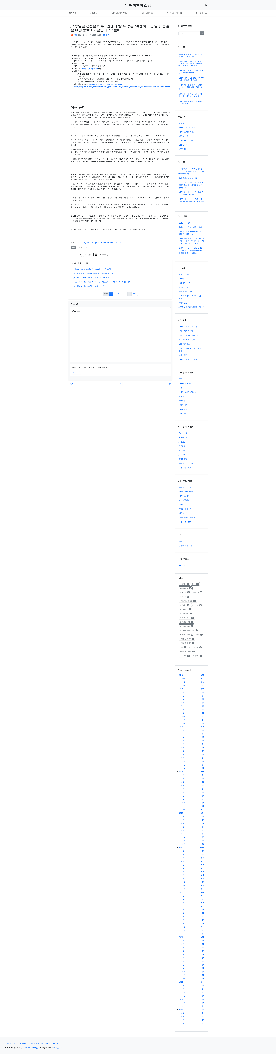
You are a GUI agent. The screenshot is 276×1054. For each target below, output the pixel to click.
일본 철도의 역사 (184, 487)
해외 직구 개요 (184, 274)
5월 (182, 699)
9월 (182, 713)
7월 (182, 706)
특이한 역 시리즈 (184, 509)
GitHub (55, 1043)
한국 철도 (198, 656)
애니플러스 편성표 (188, 601)
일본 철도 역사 (187, 626)
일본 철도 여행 (187, 622)
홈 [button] (120, 384)
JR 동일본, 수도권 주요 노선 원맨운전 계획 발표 (91, 277)
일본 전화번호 (186, 613)
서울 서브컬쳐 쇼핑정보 (187, 339)
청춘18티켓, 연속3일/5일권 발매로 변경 (88, 286)
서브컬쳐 (93, 13)
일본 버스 (185, 605)
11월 (183, 682)
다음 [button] (71, 384)
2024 (181, 982)
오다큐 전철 (182, 459)
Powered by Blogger (31, 1047)
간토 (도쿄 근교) (184, 383)
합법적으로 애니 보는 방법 (188, 335)
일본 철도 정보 (147, 13)
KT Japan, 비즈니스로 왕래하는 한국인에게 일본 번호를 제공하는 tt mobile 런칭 (191, 171)
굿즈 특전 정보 (184, 344)
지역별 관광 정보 (187, 639)
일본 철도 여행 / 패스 (119, 13)
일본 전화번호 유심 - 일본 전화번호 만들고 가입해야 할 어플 (191, 95)
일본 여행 (197, 605)
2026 (181, 1009)
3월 (182, 692)
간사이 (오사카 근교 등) (187, 392)
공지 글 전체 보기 (185, 545)
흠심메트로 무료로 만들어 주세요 (191, 227)
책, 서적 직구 (183, 287)
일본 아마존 (182, 278)
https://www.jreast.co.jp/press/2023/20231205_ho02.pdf (98, 242)
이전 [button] (169, 384)
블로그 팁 (182, 149)
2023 (181, 937)
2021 (181, 847)
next (134, 294)
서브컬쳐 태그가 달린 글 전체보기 (191, 307)
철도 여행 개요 (184, 500)
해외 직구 (72, 13)
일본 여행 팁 (186, 609)
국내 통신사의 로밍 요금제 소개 (190, 178)
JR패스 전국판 (183, 433)
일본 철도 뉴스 (201, 13)
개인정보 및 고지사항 (11, 1043)
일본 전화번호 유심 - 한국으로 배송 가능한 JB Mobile (191, 71)
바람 (75, 35)
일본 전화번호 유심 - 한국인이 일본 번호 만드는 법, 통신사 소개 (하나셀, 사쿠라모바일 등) (191, 63)
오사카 (181, 387)
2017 (181, 689)
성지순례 (185, 596)
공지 (196, 584)
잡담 (200, 634)
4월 (182, 696)
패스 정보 (185, 656)
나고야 (181, 396)
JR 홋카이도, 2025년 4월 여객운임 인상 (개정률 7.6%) (93, 273)
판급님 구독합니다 (185, 223)
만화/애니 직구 (184, 283)
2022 (181, 892)
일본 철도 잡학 (184, 496)
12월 (183, 685)
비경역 (181, 504)
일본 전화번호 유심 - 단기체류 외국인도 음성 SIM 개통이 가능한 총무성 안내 (191, 185)
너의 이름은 (182, 303)
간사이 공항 (182, 413)
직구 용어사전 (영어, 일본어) (189, 291)
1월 (182, 730)
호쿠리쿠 (181, 400)
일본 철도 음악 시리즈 (189, 630)
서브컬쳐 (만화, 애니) (186, 127)
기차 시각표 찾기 (184, 467)
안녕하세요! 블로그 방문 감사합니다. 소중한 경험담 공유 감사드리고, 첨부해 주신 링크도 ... (191, 250)
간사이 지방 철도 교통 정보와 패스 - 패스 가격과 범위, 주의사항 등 (190, 87)
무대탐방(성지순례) (174, 13)
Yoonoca (181, 565)
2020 (181, 813)
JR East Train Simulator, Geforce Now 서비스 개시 (93, 269)
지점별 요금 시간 (187, 643)
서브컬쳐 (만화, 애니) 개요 (188, 326)
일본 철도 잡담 (187, 634)
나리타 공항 (182, 405)
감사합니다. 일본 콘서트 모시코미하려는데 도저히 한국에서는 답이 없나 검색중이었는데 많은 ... (191, 241)
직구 (183, 647)
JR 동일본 (182, 442)
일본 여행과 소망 (138, 5)
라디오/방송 (186, 588)
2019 (181, 771)
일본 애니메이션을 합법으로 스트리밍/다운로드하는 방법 (191, 79)
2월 (182, 733)
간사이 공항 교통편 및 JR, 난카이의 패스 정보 (190, 102)
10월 (183, 678)
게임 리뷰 (185, 584)
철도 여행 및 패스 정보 (187, 491)
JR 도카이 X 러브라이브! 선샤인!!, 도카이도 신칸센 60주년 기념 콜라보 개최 (101, 282)
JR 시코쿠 (182, 454)
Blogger (48, 1043)
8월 (182, 709)
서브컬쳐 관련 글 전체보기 (188, 359)
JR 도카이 (182, 446)
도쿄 (180, 379)
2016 (181, 675)
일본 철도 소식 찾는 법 (187, 463)
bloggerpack (59, 1047)
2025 (181, 999)
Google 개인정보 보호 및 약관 (31, 1043)
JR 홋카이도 (182, 437)
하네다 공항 (182, 409)
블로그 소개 (182, 541)
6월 (182, 702)
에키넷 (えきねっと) (90, 68)
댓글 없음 (106, 35)
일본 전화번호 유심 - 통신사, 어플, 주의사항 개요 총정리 (190, 55)
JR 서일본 (182, 450)
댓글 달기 (76, 372)
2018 (181, 727)
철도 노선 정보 (196, 647)
